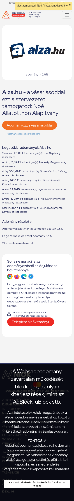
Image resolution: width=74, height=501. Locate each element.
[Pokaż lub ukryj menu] (67, 14)
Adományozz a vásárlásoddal (29, 125)
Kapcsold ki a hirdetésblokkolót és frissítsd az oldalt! (37, 484)
